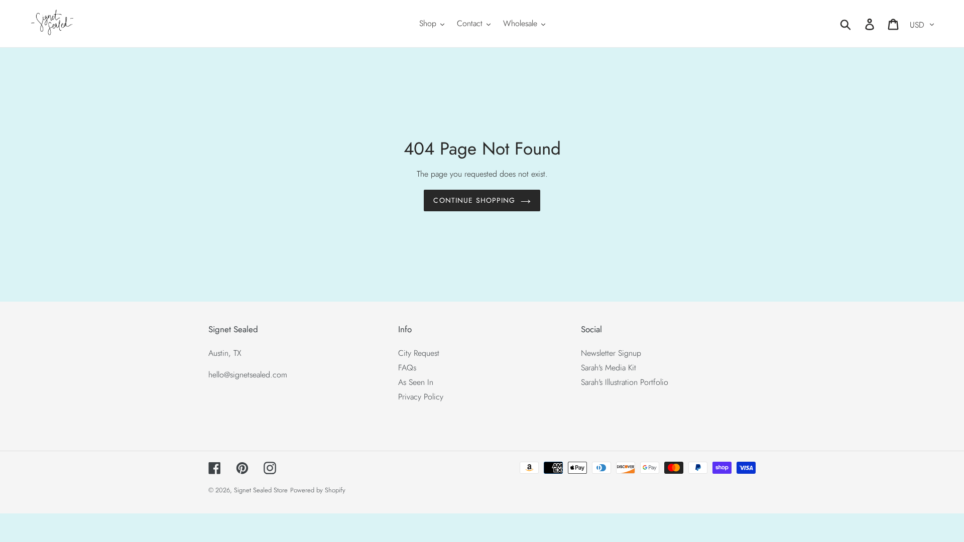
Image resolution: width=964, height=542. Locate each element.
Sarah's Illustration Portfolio (624, 382)
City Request (418, 353)
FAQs (407, 367)
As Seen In (415, 382)
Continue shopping (474, 200)
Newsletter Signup (611, 353)
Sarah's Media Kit (608, 367)
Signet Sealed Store (261, 490)
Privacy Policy (420, 396)
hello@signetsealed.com (247, 374)
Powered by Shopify (317, 490)
